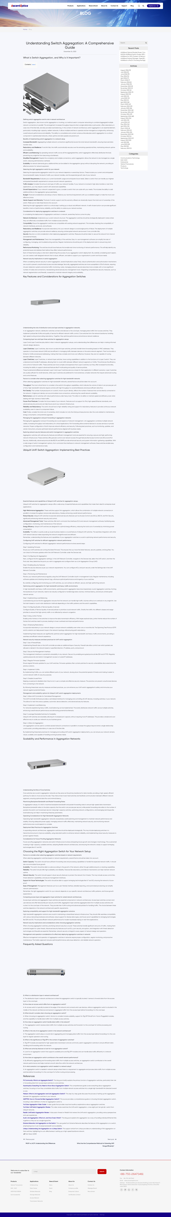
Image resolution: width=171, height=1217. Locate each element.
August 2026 (125, 70)
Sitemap (102, 1214)
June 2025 (124, 98)
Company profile (73, 1188)
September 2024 (126, 116)
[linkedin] (129, 1189)
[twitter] (125, 1189)
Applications (81, 6)
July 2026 (124, 72)
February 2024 (125, 130)
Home (25, 29)
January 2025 (125, 108)
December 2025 (126, 86)
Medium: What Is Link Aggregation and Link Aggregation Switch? (44, 1094)
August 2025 (125, 94)
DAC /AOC (14, 1188)
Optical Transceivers (127, 164)
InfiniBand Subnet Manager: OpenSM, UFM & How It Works (139, 58)
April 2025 (124, 102)
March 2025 (124, 104)
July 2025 (124, 96)
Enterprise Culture (73, 1191)
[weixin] (136, 1189)
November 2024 (126, 112)
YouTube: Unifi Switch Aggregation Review (36, 1107)
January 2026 (125, 84)
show (33, 64)
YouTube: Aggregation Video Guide (34, 1104)
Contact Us (114, 6)
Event (50, 1188)
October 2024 (125, 114)
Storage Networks (35, 1194)
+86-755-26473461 (131, 1174)
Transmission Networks (36, 1201)
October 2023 (125, 136)
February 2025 (125, 106)
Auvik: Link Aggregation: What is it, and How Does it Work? (42, 1118)
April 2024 (124, 126)
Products (70, 6)
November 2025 (126, 88)
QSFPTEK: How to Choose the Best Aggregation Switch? (41, 1099)
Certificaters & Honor (74, 1194)
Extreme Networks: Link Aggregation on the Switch (39, 1123)
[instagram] (121, 1189)
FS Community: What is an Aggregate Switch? (38, 1080)
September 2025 (126, 92)
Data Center (33, 1188)
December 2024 (126, 110)
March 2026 (124, 80)
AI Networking (34, 1185)
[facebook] (132, 1189)
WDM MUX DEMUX (16, 1191)
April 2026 (124, 78)
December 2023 (126, 134)
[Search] (139, 5)
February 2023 (125, 148)
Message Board (92, 1188)
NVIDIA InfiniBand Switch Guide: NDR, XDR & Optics (137, 54)
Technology (124, 168)
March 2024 (124, 128)
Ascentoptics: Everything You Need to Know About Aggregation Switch (46, 1085)
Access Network (34, 1198)
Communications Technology (130, 158)
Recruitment (91, 1191)
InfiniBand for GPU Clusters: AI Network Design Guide (138, 56)
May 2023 (124, 146)
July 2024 (124, 120)
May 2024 (124, 124)
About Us (104, 6)
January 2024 (125, 132)
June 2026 (124, 74)
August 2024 (125, 118)
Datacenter (124, 162)
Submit (102, 1171)
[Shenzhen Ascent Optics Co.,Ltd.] (19, 5)
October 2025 (125, 90)
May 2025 (124, 100)
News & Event (93, 6)
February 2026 (125, 82)
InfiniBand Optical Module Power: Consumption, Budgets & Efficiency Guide (145, 52)
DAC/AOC (124, 160)
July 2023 (124, 142)
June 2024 (124, 122)
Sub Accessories (15, 1194)
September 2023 (126, 138)
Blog (132, 6)
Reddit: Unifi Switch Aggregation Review (36, 1112)
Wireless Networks (35, 1191)
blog (30, 29)
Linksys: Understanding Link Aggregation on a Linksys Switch (42, 1128)
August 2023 (125, 140)
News (50, 1185)
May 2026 (124, 76)
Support (124, 6)
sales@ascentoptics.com (131, 1180)
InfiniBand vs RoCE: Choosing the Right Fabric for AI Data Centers (142, 60)
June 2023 (124, 144)
